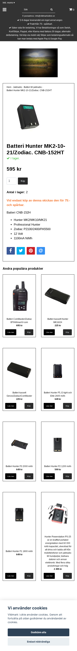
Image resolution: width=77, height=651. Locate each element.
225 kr (58, 325)
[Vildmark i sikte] (38, 62)
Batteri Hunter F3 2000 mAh (19, 466)
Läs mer (11, 332)
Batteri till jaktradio (33, 87)
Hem (9, 87)
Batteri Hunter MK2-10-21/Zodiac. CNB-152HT (29, 90)
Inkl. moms (9, 2)
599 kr (58, 469)
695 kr (19, 325)
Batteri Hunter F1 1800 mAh (19, 551)
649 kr (58, 399)
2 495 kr (58, 569)
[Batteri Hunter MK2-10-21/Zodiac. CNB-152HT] (38, 117)
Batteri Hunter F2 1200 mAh (57, 466)
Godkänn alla (38, 632)
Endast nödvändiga (38, 641)
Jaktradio (17, 87)
